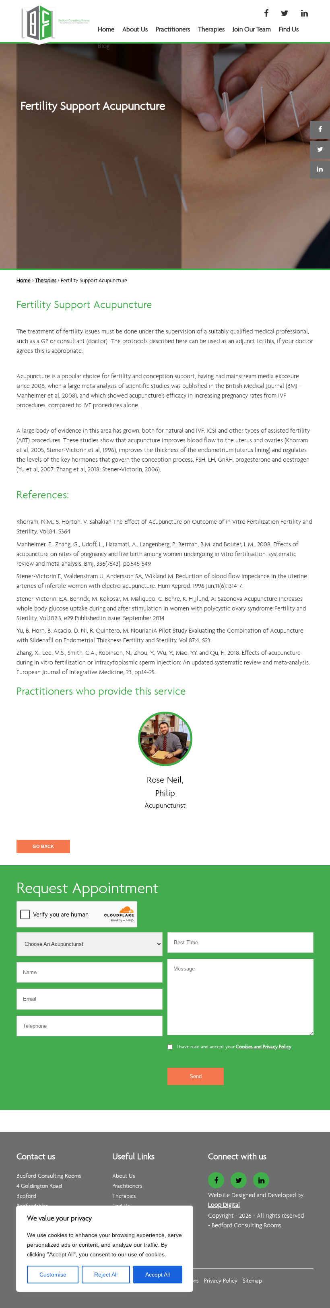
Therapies (211, 29)
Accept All (157, 1274)
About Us (135, 29)
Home (106, 29)
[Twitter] (285, 14)
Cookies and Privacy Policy (263, 1047)
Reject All (106, 1274)
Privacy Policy (220, 1281)
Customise (52, 1274)
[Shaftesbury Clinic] (150, 1114)
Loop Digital (224, 1205)
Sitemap (252, 1281)
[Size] (139, 1114)
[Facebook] (266, 14)
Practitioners (173, 29)
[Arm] (123, 1114)
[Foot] (128, 1114)
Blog (104, 46)
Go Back (43, 846)
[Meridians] (144, 1114)
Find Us (289, 29)
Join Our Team (252, 29)
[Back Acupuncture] (106, 1114)
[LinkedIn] (304, 14)
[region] (104, 1249)
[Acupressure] (101, 1114)
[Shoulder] (117, 1114)
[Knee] (133, 1114)
